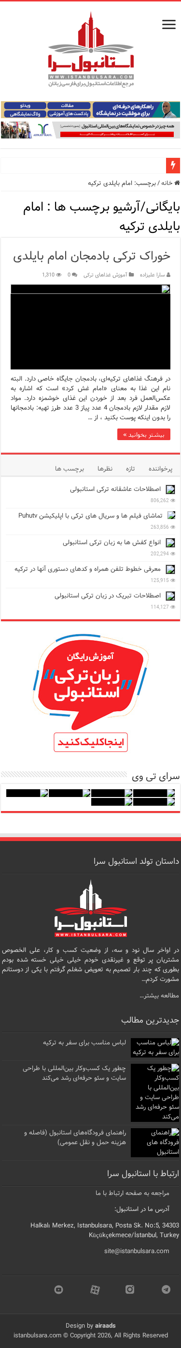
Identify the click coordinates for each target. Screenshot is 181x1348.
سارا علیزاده (152, 275)
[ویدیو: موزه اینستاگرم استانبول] (112, 802)
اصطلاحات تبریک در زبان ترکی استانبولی (108, 596)
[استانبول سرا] (90, 49)
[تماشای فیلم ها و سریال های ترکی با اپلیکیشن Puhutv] (171, 515)
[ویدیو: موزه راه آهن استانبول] (154, 802)
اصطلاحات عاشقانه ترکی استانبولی (115, 489)
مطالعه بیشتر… (159, 996)
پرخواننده (160, 469)
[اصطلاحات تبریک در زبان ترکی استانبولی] (170, 596)
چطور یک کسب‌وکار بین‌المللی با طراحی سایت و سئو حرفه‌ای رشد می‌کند (74, 1073)
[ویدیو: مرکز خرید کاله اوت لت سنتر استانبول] (27, 793)
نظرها (104, 469)
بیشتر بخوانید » (144, 434)
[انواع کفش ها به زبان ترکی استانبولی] (170, 543)
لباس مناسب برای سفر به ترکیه (84, 1043)
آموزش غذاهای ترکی (105, 275)
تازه (130, 469)
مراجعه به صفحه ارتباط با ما (132, 1193)
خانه (167, 183)
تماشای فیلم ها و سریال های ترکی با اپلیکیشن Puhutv (90, 516)
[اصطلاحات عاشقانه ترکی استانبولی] (170, 489)
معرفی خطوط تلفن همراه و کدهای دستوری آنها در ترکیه (87, 569)
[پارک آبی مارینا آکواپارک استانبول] (112, 793)
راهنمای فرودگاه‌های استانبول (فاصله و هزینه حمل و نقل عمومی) (75, 1138)
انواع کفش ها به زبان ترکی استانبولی (112, 542)
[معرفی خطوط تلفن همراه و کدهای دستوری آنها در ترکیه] (170, 569)
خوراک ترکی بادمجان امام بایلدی (91, 256)
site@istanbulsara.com (136, 1251)
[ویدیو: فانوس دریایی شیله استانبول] (69, 793)
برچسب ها (69, 469)
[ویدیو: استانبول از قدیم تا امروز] (154, 793)
